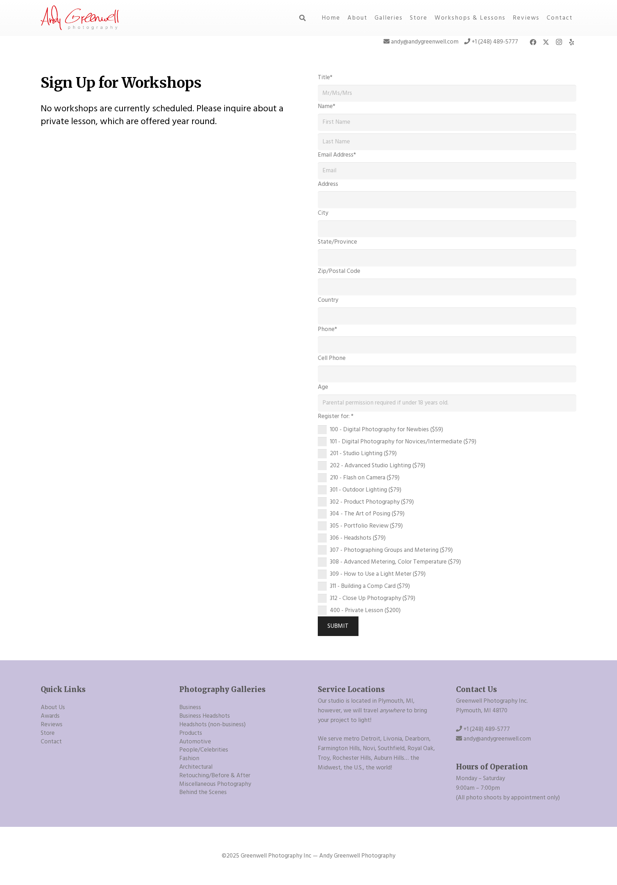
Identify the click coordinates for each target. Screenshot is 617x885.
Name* (326, 106)
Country (328, 300)
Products (190, 733)
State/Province (337, 242)
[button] (303, 18)
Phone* (327, 329)
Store (48, 733)
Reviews (51, 724)
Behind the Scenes (203, 792)
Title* (325, 77)
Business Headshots (204, 716)
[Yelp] (571, 42)
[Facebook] (533, 42)
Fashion (189, 758)
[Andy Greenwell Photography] (80, 18)
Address (328, 184)
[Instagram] (558, 42)
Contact (51, 742)
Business (190, 707)
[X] (546, 42)
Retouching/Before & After (214, 775)
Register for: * (335, 416)
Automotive (195, 742)
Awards (50, 716)
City (323, 213)
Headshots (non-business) (212, 724)
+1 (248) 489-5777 (495, 42)
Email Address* (337, 155)
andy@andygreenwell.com (424, 42)
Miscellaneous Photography (215, 784)
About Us (53, 707)
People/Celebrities (203, 750)
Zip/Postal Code (339, 271)
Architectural (195, 767)
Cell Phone (332, 358)
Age (323, 387)
